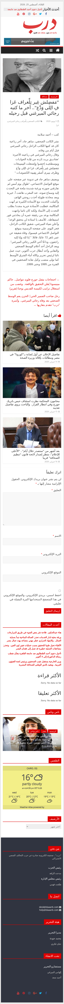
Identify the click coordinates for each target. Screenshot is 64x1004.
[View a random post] (37, 50)
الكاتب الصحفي (34, 121)
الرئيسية (54, 96)
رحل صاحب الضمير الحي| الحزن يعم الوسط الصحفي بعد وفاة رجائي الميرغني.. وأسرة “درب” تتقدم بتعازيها (34, 300)
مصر (44, 731)
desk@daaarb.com (49, 907)
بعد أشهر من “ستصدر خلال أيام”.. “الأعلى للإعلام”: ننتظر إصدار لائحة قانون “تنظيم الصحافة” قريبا (35, 454)
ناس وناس (34, 731)
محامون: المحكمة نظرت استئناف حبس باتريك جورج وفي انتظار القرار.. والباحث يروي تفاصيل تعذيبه (32, 404)
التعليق (56, 490)
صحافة (44, 96)
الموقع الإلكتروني (51, 572)
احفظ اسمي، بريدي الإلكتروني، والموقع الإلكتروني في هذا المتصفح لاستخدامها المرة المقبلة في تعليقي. (32, 599)
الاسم (57, 535)
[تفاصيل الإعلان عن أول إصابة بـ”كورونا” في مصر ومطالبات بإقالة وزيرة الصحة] (32, 322)
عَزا (57, 125)
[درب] (57, 50)
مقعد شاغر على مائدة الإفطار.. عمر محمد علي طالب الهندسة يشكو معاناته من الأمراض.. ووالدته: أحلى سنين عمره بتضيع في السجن (31, 739)
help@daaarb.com (49, 909)
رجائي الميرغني (14, 121)
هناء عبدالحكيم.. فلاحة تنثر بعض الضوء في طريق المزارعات (34, 632)
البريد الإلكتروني (51, 554)
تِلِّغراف (24, 121)
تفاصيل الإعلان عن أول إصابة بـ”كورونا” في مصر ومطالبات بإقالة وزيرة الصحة (35, 356)
